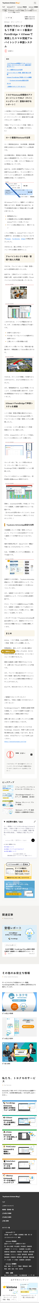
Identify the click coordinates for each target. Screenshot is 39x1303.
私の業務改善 (23, 1275)
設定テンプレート (9, 1244)
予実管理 (19, 1252)
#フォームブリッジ (16, 22)
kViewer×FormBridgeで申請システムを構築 (19, 77)
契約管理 (31, 1252)
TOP (3, 10)
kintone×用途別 (22, 7)
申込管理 (16, 1246)
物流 (5, 1269)
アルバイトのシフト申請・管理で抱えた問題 (19, 73)
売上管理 (27, 1249)
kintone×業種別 (33, 7)
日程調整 (6, 1254)
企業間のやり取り (21, 1244)
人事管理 (6, 1249)
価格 (26, 1235)
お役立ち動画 (7, 1213)
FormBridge (16, 239)
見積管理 (21, 1260)
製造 (5, 1266)
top (3, 7)
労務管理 (29, 1246)
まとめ (9, 83)
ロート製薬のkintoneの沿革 (14, 70)
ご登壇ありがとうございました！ (16, 86)
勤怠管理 (6, 1257)
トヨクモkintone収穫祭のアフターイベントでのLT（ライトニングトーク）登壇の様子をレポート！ (19, 64)
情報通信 (25, 1266)
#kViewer (7, 22)
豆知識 (6, 1235)
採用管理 (24, 1254)
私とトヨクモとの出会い (11, 1275)
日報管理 (13, 1257)
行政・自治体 (19, 1269)
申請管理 (25, 1252)
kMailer (23, 239)
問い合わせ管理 (8, 1246)
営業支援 (31, 1257)
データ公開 (7, 1260)
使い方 (30, 1235)
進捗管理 (30, 1254)
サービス (14, 1266)
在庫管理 (21, 1249)
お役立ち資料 (7, 1217)
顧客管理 (13, 1252)
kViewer (8, 239)
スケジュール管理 (16, 1254)
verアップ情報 (13, 1235)
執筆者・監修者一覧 (8, 1209)
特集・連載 (6, 9)
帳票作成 (6, 1252)
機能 (19, 1237)
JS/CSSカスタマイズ (10, 1237)
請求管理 (27, 1260)
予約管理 (23, 1246)
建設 (9, 1266)
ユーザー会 (9, 18)
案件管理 (19, 1257)
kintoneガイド (11, 7)
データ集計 (15, 1260)
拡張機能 (20, 1235)
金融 (9, 1269)
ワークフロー (14, 1249)
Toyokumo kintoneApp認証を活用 (19, 80)
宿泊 (13, 1269)
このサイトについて (8, 1206)
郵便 (30, 1266)
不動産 (20, 1266)
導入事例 (6, 1221)
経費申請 (25, 1257)
